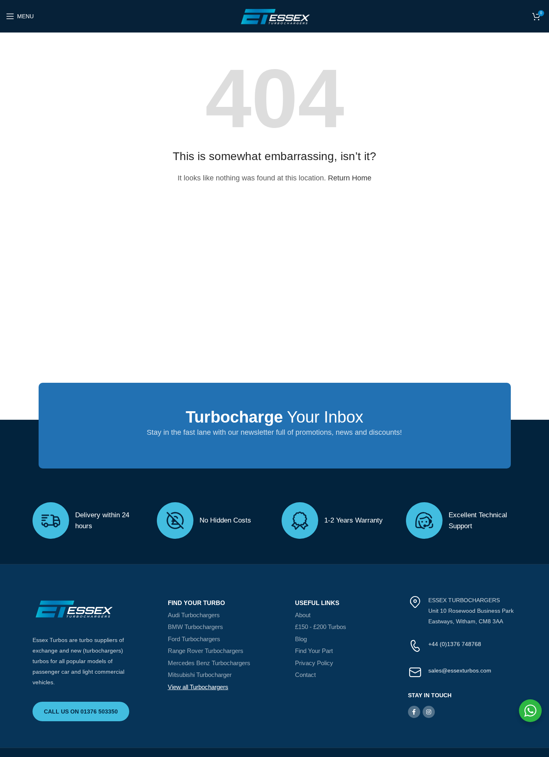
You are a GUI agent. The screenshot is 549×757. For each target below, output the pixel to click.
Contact (305, 674)
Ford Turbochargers (194, 639)
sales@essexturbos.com (459, 670)
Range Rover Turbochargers (205, 650)
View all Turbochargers (198, 686)
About (302, 615)
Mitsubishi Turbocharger (200, 674)
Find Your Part (314, 650)
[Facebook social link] (414, 712)
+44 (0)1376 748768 (454, 644)
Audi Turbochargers (194, 615)
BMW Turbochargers (195, 626)
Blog (301, 639)
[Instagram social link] (429, 712)
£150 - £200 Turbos (320, 626)
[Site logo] (274, 16)
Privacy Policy (314, 662)
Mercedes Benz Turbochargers (209, 662)
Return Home (349, 178)
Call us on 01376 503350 (81, 711)
